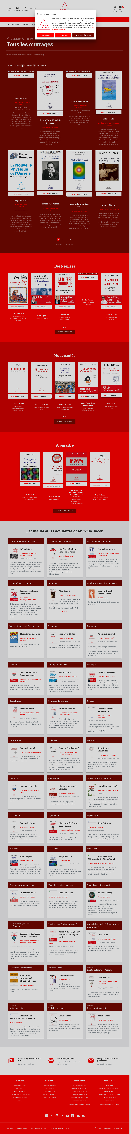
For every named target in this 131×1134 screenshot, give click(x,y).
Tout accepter (45, 35)
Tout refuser (63, 35)
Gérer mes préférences (83, 35)
